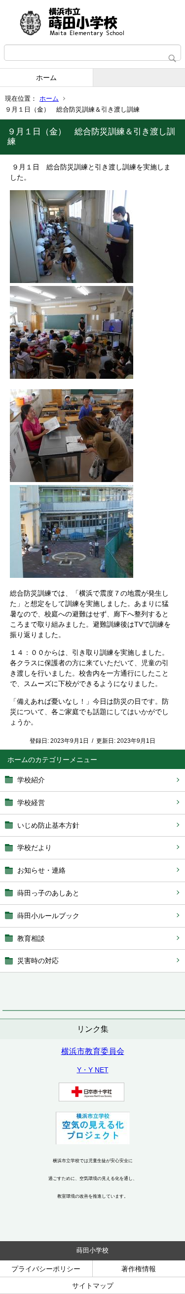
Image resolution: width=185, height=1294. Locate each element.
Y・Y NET (93, 1070)
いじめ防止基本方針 (48, 825)
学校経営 (31, 803)
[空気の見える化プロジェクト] (93, 1142)
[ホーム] (92, 22)
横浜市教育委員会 (92, 1051)
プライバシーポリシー (45, 1269)
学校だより (34, 847)
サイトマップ (92, 1286)
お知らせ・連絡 (41, 870)
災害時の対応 (38, 961)
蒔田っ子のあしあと (48, 893)
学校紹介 (31, 780)
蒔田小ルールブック (48, 916)
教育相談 (31, 938)
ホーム (46, 77)
